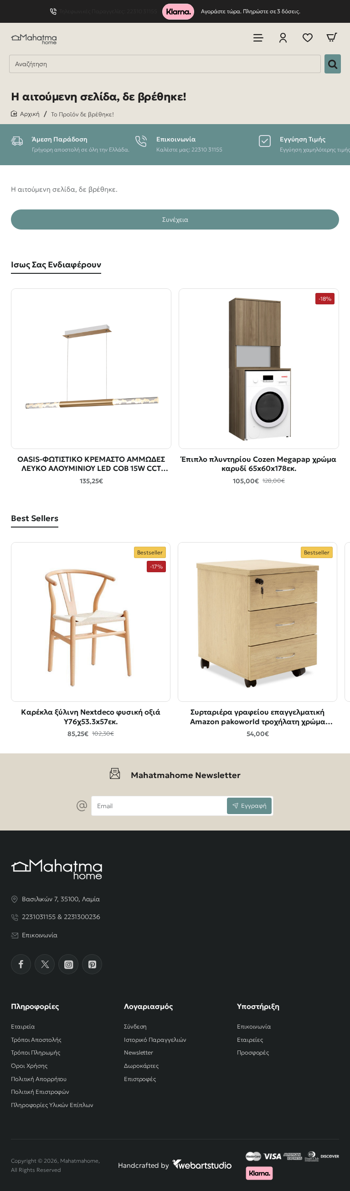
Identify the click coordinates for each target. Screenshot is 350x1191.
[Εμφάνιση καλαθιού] (332, 37)
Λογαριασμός (148, 1006)
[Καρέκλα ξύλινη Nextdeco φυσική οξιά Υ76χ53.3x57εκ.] (90, 622)
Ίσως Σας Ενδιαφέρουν (56, 264)
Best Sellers (34, 518)
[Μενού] (258, 37)
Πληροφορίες (35, 1006)
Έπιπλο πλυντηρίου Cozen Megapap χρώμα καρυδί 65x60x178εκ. (258, 463)
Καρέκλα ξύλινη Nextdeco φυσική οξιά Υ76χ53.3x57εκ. (90, 716)
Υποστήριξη (258, 1006)
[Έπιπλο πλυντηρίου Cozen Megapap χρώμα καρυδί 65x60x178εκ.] (259, 369)
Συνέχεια (175, 219)
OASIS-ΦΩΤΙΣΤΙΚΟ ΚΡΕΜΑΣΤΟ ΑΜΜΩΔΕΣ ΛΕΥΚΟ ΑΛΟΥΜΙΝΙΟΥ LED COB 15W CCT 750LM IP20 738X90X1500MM (91, 464)
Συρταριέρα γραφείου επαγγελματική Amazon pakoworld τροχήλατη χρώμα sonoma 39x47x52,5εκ (257, 717)
